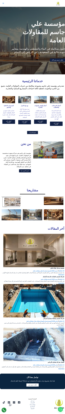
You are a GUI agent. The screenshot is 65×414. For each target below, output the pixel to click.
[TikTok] (4, 402)
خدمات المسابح (44, 321)
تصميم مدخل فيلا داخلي (57, 268)
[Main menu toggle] (3, 3)
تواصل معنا (32, 404)
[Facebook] (19, 402)
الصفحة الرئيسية (32, 399)
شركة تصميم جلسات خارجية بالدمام (53, 276)
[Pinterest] (9, 402)
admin (60, 271)
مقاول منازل (37, 321)
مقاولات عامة (36, 271)
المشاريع (32, 406)
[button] (60, 409)
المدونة (49, 271)
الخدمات (32, 402)
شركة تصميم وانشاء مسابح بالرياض (53, 318)
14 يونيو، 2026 (57, 279)
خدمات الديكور (43, 271)
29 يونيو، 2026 (57, 271)
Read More (61, 274)
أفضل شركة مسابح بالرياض (56, 362)
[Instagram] (14, 402)
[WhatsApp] (10, 405)
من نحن (32, 401)
